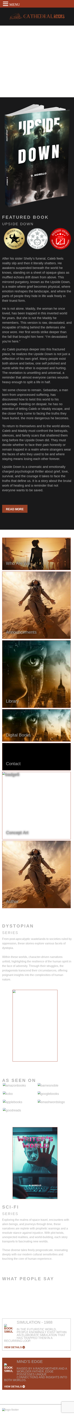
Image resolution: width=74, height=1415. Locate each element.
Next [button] (60, 1028)
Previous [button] (9, 1028)
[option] (35, 1026)
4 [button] (35, 1064)
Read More (15, 509)
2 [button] (24, 1064)
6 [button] (46, 1064)
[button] (6, 3)
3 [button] (29, 1064)
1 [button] (19, 1064)
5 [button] (40, 1064)
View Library (16, 84)
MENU (14, 4)
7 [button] (51, 1064)
